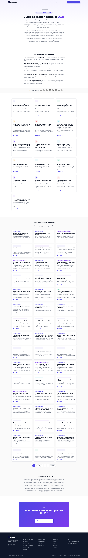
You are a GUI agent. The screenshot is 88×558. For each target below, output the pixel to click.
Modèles (43, 2)
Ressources (30, 2)
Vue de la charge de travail (28, 545)
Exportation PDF (41, 545)
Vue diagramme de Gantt (28, 539)
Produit (23, 2)
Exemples (55, 547)
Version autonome (41, 541)
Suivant (52, 465)
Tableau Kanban (26, 543)
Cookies (65, 555)
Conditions (60, 555)
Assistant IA (25, 549)
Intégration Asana (41, 539)
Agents (48, 2)
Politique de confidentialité (73, 541)
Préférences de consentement (75, 555)
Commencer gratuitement (72, 2)
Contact (69, 539)
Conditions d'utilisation (72, 543)
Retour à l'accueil (44, 9)
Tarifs (38, 2)
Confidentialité (53, 555)
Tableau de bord (26, 547)
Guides (54, 541)
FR (58, 2)
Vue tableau (25, 541)
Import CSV (40, 543)
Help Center (55, 539)
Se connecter (63, 2)
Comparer (55, 545)
